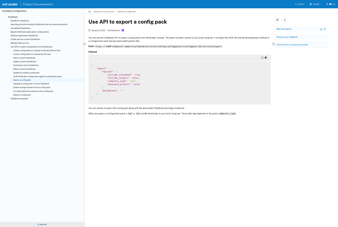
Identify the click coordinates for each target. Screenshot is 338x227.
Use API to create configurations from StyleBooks (32, 47)
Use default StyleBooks (20, 28)
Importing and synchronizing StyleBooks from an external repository (39, 24)
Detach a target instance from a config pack (31, 87)
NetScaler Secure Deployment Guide (292, 45)
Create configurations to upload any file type (32, 54)
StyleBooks (13, 17)
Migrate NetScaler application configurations (30, 32)
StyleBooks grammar (19, 99)
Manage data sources (20, 43)
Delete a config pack (22, 95)
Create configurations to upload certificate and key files (36, 50)
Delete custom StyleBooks (24, 69)
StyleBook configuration (126, 12)
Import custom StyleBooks (24, 58)
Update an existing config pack (26, 73)
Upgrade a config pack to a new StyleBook (31, 84)
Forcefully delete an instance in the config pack (33, 91)
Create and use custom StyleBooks (25, 39)
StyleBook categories (20, 21)
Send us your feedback (287, 37)
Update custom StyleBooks (24, 62)
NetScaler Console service (104, 12)
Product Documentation (38, 4)
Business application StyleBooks (24, 36)
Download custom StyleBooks (26, 65)
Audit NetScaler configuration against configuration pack (37, 76)
